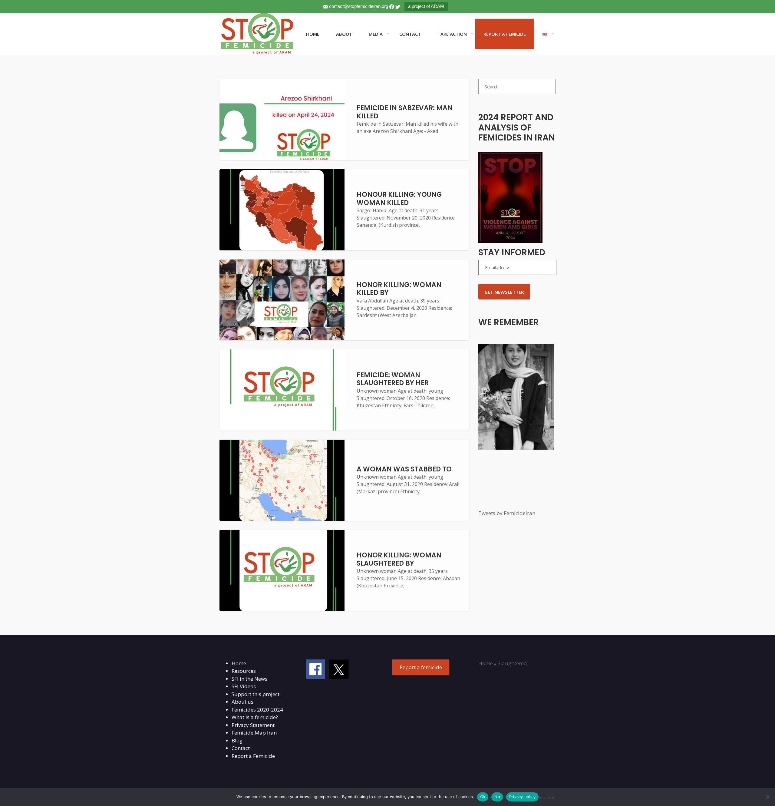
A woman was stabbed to (404, 469)
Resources (244, 670)
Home (239, 663)
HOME (312, 34)
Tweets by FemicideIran (506, 513)
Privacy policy (522, 796)
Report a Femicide (253, 755)
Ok (483, 796)
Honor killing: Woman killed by (399, 288)
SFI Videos (244, 686)
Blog (237, 740)
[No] (767, 797)
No (497, 796)
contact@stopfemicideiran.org (358, 6)
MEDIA (376, 34)
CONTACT (410, 34)
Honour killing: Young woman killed (399, 198)
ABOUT (344, 34)
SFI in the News (249, 678)
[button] (484, 400)
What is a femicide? (255, 717)
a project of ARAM (426, 6)
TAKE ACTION (452, 34)
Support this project (255, 694)
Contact (241, 748)
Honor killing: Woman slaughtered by (399, 559)
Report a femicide (421, 667)
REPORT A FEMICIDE (504, 34)
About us (242, 701)
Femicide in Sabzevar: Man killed (405, 112)
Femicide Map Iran (254, 732)
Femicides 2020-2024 (257, 709)
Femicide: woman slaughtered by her (393, 379)
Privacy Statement (253, 725)
